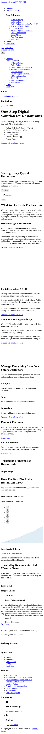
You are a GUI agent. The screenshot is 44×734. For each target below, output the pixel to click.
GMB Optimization (18, 33)
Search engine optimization (16, 686)
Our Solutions (11, 10)
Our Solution (11, 662)
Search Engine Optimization (22, 31)
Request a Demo (7, 2)
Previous (5, 190)
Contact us (10, 666)
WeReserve (15, 39)
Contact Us (10, 44)
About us (9, 8)
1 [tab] (7, 507)
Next (3, 200)
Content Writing (17, 28)
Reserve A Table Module (20, 26)
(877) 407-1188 (20, 2)
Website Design (17, 20)
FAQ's (8, 41)
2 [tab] (7, 510)
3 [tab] (7, 513)
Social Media (16, 35)
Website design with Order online (19, 677)
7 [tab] (7, 523)
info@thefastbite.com (9, 96)
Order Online (16, 22)
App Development (18, 37)
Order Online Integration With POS (24, 24)
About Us (9, 659)
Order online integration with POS (19, 680)
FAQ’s (8, 664)
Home (8, 657)
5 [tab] (7, 518)
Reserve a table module (15, 682)
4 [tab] (7, 515)
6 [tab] (7, 520)
